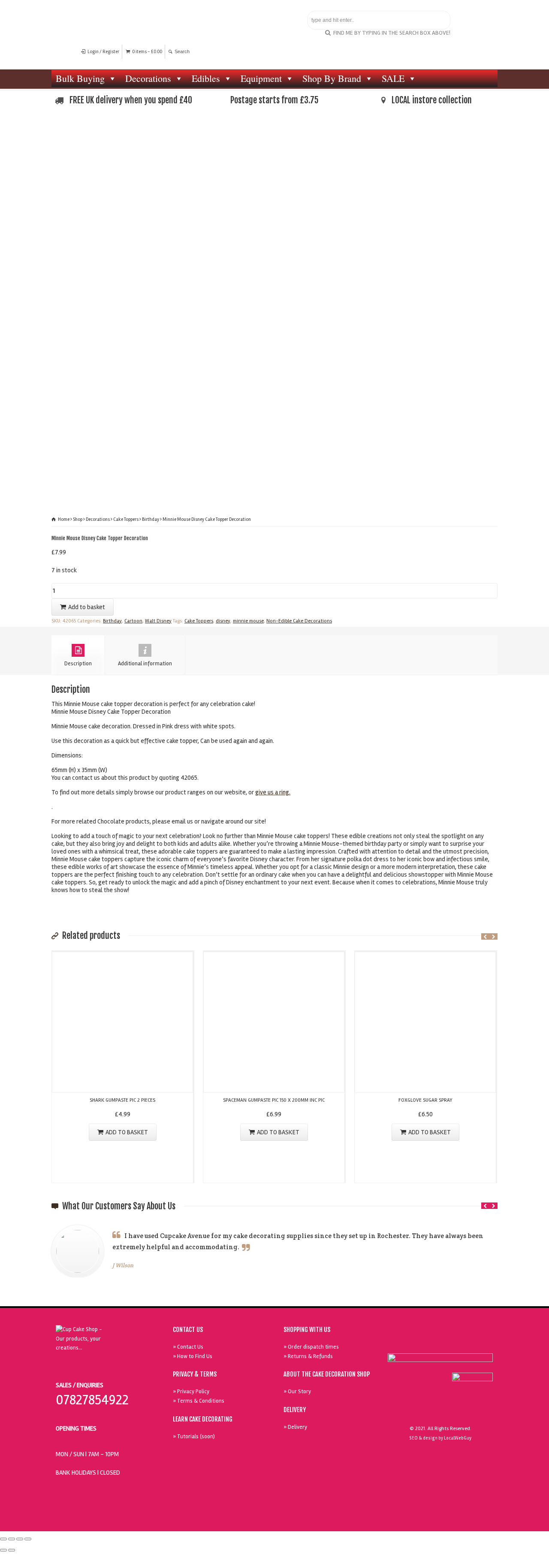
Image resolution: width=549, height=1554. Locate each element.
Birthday (150, 519)
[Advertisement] (274, 184)
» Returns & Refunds (308, 1356)
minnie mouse (248, 621)
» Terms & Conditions (198, 1401)
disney (223, 621)
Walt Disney (158, 621)
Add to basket (86, 607)
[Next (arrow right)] (11, 1550)
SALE (393, 78)
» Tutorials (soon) (194, 1436)
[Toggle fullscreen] (19, 1539)
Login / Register (103, 51)
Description (78, 663)
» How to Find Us (192, 1356)
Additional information (145, 663)
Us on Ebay (402, 1342)
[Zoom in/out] (27, 1539)
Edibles (206, 78)
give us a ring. (272, 792)
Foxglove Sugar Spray (425, 1100)
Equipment (261, 78)
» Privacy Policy (191, 1391)
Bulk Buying (80, 78)
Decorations (148, 78)
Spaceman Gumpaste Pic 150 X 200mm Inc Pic (274, 1100)
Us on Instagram (481, 1342)
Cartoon (133, 621)
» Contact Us (188, 1347)
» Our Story (297, 1391)
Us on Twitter (442, 1342)
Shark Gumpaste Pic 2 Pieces (122, 1100)
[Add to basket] (122, 957)
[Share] (11, 1539)
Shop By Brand (331, 78)
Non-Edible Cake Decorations (299, 621)
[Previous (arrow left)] (3, 1550)
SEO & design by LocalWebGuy (440, 1438)
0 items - (147, 51)
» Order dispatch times (311, 1347)
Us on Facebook (422, 1342)
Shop (77, 519)
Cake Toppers (126, 519)
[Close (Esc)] (3, 1539)
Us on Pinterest (462, 1342)
